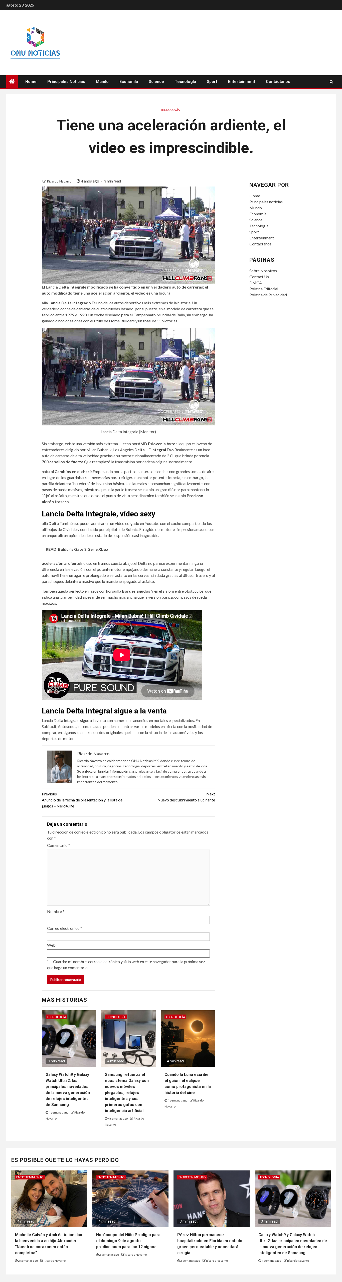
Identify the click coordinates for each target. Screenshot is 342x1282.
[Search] (331, 81)
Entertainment (241, 81)
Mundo (102, 81)
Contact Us (259, 276)
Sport (212, 81)
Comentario (58, 845)
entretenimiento (30, 1177)
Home (31, 81)
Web (51, 945)
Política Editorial (263, 288)
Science (156, 81)
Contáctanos (278, 81)
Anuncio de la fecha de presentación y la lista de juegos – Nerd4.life (82, 799)
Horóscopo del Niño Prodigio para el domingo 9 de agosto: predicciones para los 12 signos (128, 1240)
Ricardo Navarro (59, 181)
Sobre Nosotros (263, 270)
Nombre (55, 911)
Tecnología (185, 81)
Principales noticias (66, 81)
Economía (128, 81)
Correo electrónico (64, 928)
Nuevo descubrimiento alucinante (186, 796)
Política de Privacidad (268, 294)
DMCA (255, 282)
